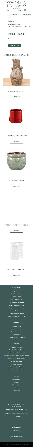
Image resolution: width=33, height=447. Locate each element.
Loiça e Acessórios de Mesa (16, 308)
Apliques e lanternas (16, 329)
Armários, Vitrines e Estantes (16, 350)
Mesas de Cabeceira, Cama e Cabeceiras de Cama (16, 355)
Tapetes (16, 388)
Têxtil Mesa (16, 390)
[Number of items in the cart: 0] (13, 10)
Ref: (9, 18)
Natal (16, 311)
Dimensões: (11, 21)
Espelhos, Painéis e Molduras (16, 302)
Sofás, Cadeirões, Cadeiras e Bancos (16, 369)
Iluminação (16, 323)
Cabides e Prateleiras (16, 294)
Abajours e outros (16, 326)
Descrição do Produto (14, 24)
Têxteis (16, 376)
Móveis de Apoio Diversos (16, 367)
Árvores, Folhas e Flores (16, 291)
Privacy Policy (16, 430)
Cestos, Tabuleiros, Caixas (16, 299)
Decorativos (16, 287)
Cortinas (16, 382)
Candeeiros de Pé (16, 334)
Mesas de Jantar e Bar (16, 361)
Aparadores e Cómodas (16, 347)
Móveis (16, 344)
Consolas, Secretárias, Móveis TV (16, 352)
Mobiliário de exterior (16, 364)
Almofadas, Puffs (16, 379)
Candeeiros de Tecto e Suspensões (16, 337)
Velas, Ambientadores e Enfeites (16, 316)
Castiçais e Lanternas (16, 296)
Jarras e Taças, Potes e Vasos (16, 305)
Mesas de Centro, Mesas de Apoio (16, 358)
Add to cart (14, 45)
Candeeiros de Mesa (16, 332)
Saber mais (16, 97)
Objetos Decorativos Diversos (16, 313)
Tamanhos (11, 39)
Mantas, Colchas (16, 385)
